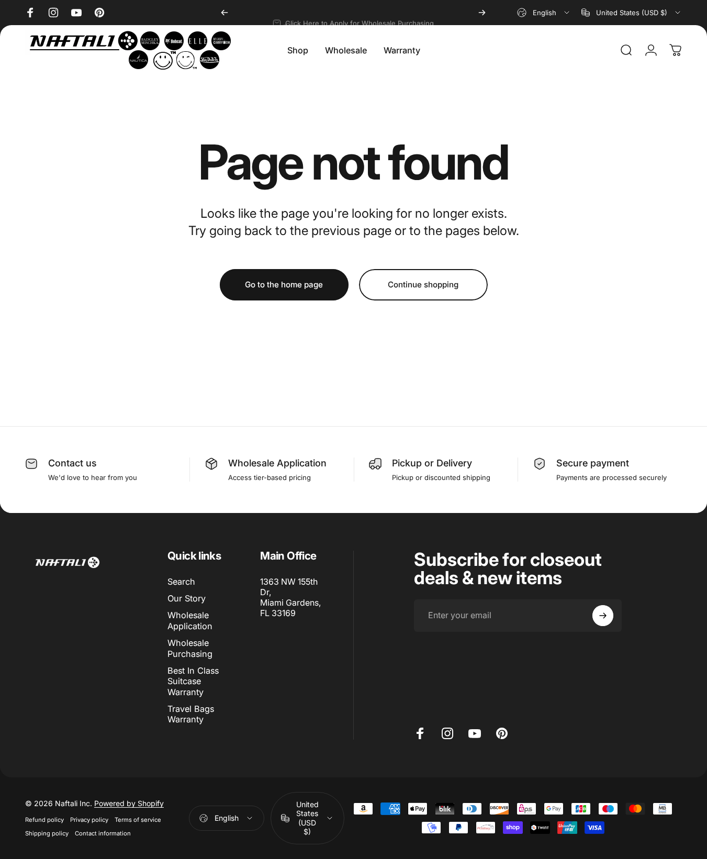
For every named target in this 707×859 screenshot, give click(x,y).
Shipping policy (47, 833)
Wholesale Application (277, 463)
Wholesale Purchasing (189, 648)
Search (181, 581)
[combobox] (544, 12)
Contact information (103, 833)
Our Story (186, 598)
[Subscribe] (602, 615)
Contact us (72, 463)
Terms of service (138, 819)
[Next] (481, 12)
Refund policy (44, 819)
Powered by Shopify (129, 803)
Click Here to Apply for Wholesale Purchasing (359, 14)
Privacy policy (89, 819)
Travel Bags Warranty (190, 714)
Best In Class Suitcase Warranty (193, 681)
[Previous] (224, 12)
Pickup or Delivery (432, 463)
